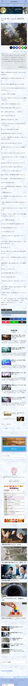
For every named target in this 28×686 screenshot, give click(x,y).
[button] (25, 47)
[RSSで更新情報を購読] (18, 481)
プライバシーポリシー (14, 681)
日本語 (6, 684)
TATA (14, 474)
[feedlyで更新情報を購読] (15, 481)
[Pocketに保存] (19, 47)
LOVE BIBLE (14, 1)
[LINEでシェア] (22, 47)
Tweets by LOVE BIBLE (7, 670)
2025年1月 (10, 309)
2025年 (4, 309)
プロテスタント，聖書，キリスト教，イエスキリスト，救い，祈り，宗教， (13, 312)
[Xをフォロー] (12, 481)
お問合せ (12, 680)
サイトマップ (21, 680)
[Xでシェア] (11, 47)
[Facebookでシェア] (14, 47)
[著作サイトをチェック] (10, 481)
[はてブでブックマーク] (16, 47)
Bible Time (14, 449)
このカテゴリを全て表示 (14, 516)
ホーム (4, 680)
